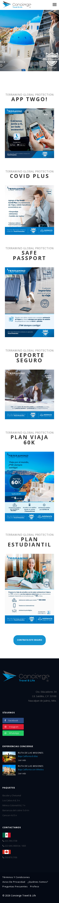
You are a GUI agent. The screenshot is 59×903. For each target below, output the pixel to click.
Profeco (34, 886)
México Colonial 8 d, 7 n (13, 805)
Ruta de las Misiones (30, 753)
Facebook (13, 720)
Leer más (22, 760)
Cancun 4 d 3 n (9, 815)
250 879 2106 (10, 857)
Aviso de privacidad (13, 881)
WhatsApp (14, 733)
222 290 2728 (10, 840)
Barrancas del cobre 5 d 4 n (15, 810)
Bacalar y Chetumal (11, 795)
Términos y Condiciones (16, 877)
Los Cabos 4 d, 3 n (11, 800)
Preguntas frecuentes (15, 886)
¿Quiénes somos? (38, 881)
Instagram (13, 726)
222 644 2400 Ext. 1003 (15, 845)
